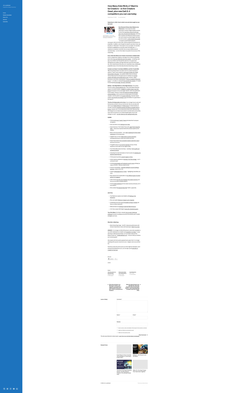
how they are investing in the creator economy (127, 179)
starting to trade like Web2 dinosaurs (127, 206)
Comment (119, 299)
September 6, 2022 (112, 17)
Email (134, 314)
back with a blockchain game (131, 209)
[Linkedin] (17, 388)
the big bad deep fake (122, 187)
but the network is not (120, 87)
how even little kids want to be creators (122, 59)
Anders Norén (145, 383)
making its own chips (125, 124)
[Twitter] (7, 388)
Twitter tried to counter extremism (128, 136)
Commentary (122, 17)
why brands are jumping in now (119, 97)
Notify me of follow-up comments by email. (126, 330)
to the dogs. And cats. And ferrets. (123, 82)
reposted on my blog (130, 232)
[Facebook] (10, 388)
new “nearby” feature (122, 120)
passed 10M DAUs (126, 95)
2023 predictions (118, 183)
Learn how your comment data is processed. (129, 336)
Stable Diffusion (117, 105)
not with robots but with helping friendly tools (127, 114)
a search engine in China (127, 157)
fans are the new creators (129, 80)
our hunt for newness (124, 144)
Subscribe (5, 21)
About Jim (5, 17)
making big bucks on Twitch (120, 171)
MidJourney (126, 105)
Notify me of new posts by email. (124, 332)
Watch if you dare (135, 226)
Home (4, 12)
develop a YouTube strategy (130, 159)
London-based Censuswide (133, 39)
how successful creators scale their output (129, 140)
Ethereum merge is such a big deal (126, 200)
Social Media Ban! (132, 272)
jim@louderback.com (122, 235)
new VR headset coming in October (129, 202)
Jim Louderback (6, 5)
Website (118, 321)
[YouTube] (13, 388)
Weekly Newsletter (7, 15)
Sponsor (5, 19)
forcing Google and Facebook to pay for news (123, 163)
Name (118, 314)
